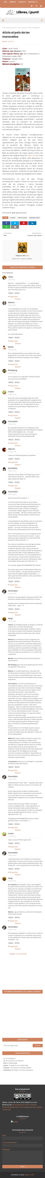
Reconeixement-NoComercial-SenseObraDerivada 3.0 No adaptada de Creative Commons (22, 1107)
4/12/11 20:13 (12, 373)
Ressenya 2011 (11, 28)
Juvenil (12, 218)
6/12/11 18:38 (12, 471)
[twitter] (31, 6)
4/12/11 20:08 (12, 350)
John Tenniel (32, 155)
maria (11, 391)
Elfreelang (12, 370)
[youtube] (41, 6)
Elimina (17, 293)
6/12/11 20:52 (12, 494)
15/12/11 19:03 (12, 855)
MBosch (11, 449)
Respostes (14, 296)
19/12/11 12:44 (12, 929)
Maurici (11, 302)
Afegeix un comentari (18, 954)
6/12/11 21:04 (12, 593)
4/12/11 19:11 (11, 280)
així (25, 555)
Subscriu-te (32, 2)
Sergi (5, 41)
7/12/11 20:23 (12, 621)
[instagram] (36, 6)
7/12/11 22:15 (12, 836)
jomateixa (12, 468)
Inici (5, 2)
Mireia (11, 347)
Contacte (22, 2)
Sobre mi (12, 2)
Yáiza (10, 277)
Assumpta (13, 421)
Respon (11, 293)
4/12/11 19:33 (12, 305)
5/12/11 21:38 (12, 424)
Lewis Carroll (22, 218)
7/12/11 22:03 (12, 779)
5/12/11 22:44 (12, 452)
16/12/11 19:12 (12, 881)
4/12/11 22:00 (12, 394)
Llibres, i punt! (29, 1175)
